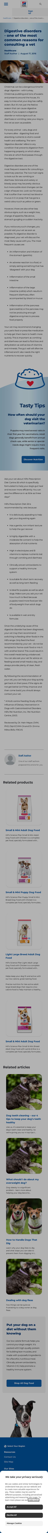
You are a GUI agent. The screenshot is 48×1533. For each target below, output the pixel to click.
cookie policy (33, 1500)
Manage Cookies (14, 1523)
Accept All (11, 1507)
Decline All (11, 1515)
